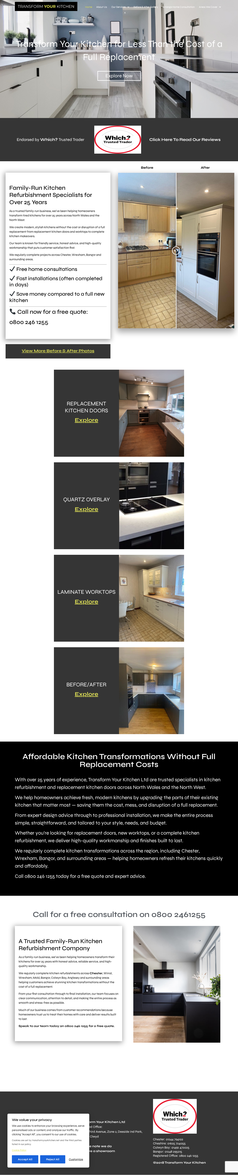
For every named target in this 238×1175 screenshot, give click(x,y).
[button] (120, 7)
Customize (76, 1159)
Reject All (52, 1159)
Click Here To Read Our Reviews (185, 139)
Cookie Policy (19, 1150)
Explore (86, 420)
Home (88, 7)
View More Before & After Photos (58, 350)
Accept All (25, 1159)
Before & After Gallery (146, 7)
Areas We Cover (208, 7)
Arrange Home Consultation (179, 7)
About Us (101, 7)
